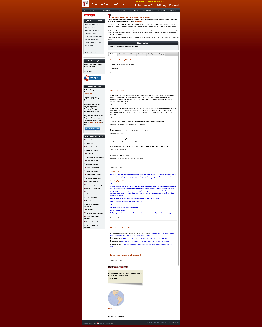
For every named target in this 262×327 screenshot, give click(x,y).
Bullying (161, 54)
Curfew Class (89, 45)
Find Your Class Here (147, 10)
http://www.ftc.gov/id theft (117, 133)
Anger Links (122, 54)
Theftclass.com (116, 241)
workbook (98, 122)
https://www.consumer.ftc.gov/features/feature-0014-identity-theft (127, 124)
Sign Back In (149, 1)
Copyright (86, 323)
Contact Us (142, 1)
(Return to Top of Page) (116, 167)
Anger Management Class (92, 24)
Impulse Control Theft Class (93, 42)
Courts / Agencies (132, 10)
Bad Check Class (90, 27)
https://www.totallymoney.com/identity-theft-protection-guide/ (126, 159)
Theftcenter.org (116, 244)
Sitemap (176, 322)
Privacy (162, 322)
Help (97, 10)
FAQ (115, 10)
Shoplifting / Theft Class (92, 30)
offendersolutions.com (114, 308)
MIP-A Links (132, 54)
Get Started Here (159, 1)
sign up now (88, 93)
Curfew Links (141, 54)
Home (136, 1)
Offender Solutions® (105, 323)
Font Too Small (169, 322)
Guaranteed (138, 21)
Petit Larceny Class (90, 33)
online (91, 122)
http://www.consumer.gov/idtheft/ (119, 104)
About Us (91, 10)
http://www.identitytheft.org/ (117, 117)
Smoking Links (152, 54)
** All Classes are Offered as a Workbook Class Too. (94, 52)
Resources (121, 10)
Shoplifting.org (116, 238)
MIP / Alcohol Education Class (93, 36)
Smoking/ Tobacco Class (92, 39)
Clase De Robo (89, 48)
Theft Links (113, 54)
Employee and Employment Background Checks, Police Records (131, 233)
